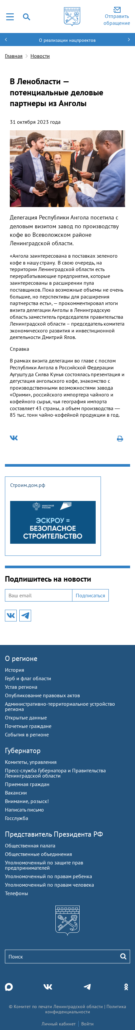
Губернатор (23, 750)
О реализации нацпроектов (67, 40)
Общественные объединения (38, 854)
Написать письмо (24, 809)
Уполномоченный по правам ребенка (48, 876)
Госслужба (16, 818)
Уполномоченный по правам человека (49, 884)
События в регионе (27, 734)
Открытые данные (26, 717)
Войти (87, 1024)
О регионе (21, 658)
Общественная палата (30, 845)
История (14, 670)
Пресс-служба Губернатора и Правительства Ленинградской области (55, 773)
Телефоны (16, 893)
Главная (14, 56)
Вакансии (16, 792)
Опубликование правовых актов (42, 695)
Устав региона (21, 687)
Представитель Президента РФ (54, 834)
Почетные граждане (28, 726)
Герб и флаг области (28, 678)
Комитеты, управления (31, 762)
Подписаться (90, 595)
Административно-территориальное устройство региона (60, 706)
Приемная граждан (27, 784)
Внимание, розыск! (27, 801)
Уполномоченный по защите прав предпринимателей (44, 865)
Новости (40, 56)
